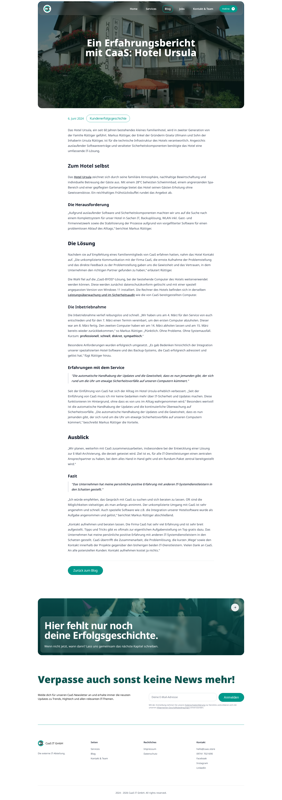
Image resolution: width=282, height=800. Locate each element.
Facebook (201, 758)
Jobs (182, 9)
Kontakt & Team (203, 9)
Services (151, 9)
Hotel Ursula (82, 177)
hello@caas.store (205, 748)
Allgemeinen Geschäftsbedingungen (173, 707)
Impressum (150, 748)
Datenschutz (150, 753)
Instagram (202, 763)
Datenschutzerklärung (195, 705)
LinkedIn (201, 767)
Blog (168, 9)
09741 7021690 (204, 753)
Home (133, 9)
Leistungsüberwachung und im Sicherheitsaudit (101, 295)
